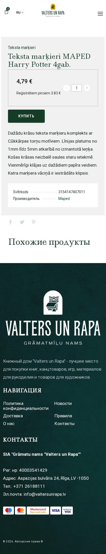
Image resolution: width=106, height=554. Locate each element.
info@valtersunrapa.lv (45, 494)
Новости (63, 403)
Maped (64, 199)
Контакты (64, 423)
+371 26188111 (29, 486)
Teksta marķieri (22, 47)
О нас (8, 423)
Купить (26, 116)
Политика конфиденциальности (26, 406)
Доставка (13, 415)
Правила (63, 415)
